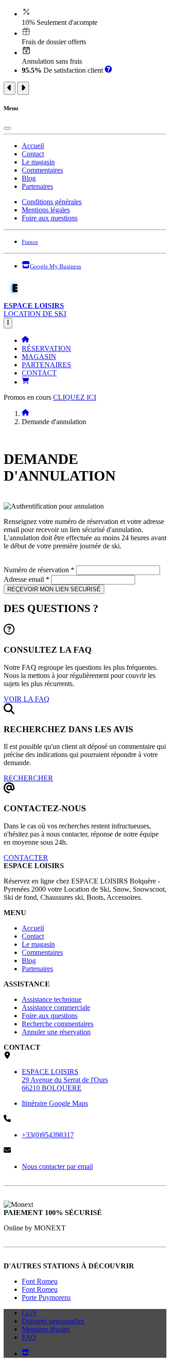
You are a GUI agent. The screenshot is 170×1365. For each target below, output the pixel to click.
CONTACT (39, 373)
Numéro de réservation (39, 570)
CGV (30, 1313)
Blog (29, 178)
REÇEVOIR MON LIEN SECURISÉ (54, 589)
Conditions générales (52, 202)
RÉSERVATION (46, 348)
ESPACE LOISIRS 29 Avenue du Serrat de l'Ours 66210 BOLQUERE (65, 1080)
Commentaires (42, 170)
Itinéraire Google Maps (55, 1103)
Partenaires (37, 186)
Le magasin (38, 162)
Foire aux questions (50, 218)
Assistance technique (52, 999)
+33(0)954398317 (48, 1135)
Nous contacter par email (57, 1166)
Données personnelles (53, 1321)
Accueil (33, 146)
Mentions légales (46, 210)
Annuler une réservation (56, 1032)
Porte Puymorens (46, 1297)
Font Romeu (40, 1281)
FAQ (29, 1337)
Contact (33, 154)
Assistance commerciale (56, 1007)
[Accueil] (25, 340)
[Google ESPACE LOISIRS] (25, 1353)
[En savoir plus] (108, 70)
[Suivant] (23, 88)
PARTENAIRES (46, 365)
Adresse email (26, 579)
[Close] (7, 128)
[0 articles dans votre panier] (25, 382)
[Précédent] (9, 88)
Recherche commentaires (57, 1024)
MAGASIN (39, 356)
